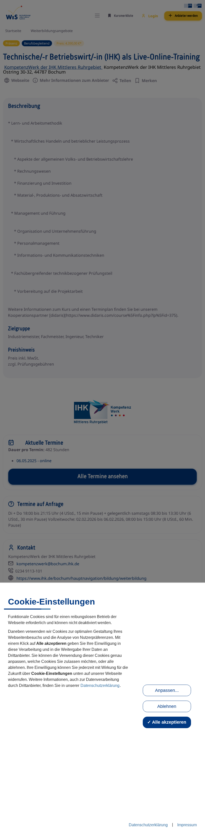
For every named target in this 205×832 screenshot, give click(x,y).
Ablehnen (166, 706)
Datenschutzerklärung (100, 685)
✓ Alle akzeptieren (166, 722)
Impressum (187, 825)
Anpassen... (167, 690)
